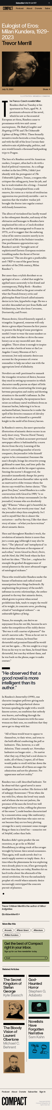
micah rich (47, 1099)
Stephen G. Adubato (37, 993)
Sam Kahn (37, 1037)
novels (9, 930)
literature (39, 930)
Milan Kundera (12, 935)
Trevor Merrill (17, 43)
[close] (49, 3)
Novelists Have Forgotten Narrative (36, 1027)
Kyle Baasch (13, 995)
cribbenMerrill (11, 914)
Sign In (42, 1091)
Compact (8, 8)
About (29, 8)
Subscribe (32, 1091)
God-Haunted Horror (35, 983)
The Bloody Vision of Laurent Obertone (12, 1033)
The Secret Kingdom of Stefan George (12, 985)
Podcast (20, 8)
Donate (38, 8)
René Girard (23, 930)
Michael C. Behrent (11, 1045)
